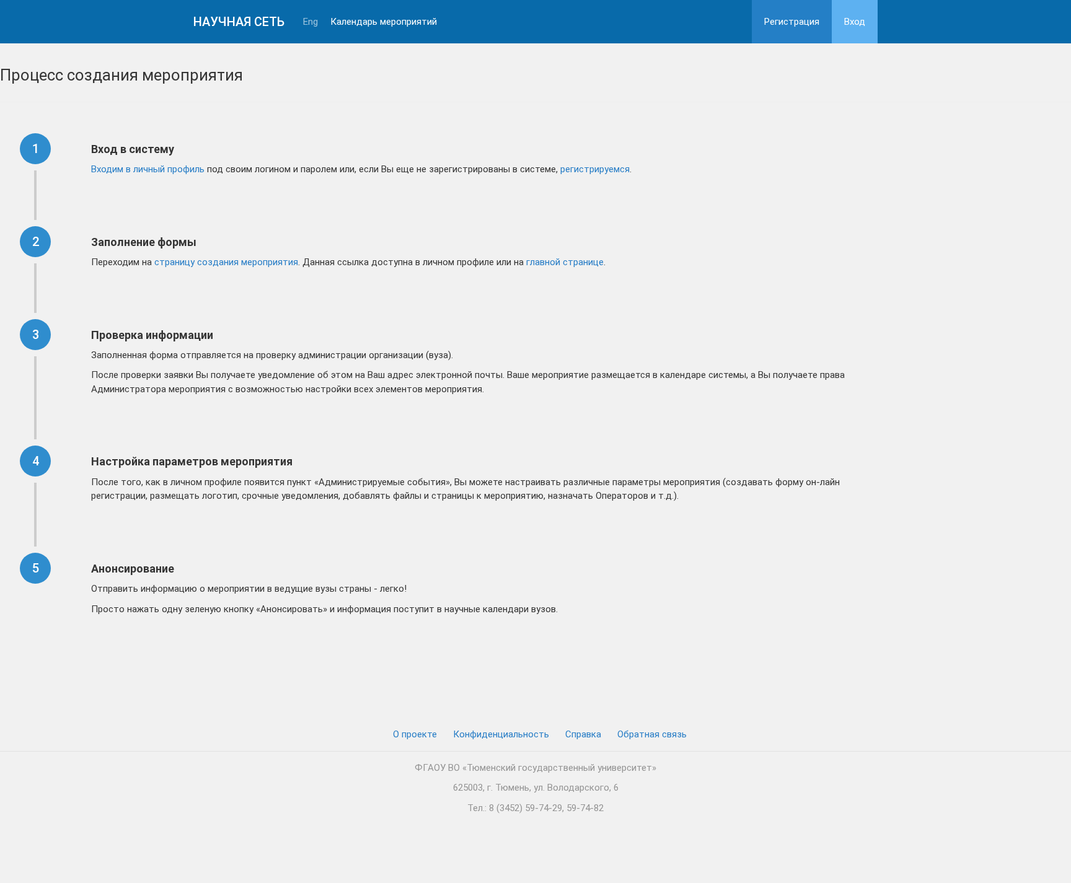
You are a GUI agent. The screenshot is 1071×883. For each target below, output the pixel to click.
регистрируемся (595, 169)
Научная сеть (238, 21)
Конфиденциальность (501, 734)
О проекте (415, 734)
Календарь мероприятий (383, 22)
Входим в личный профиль (148, 169)
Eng (310, 22)
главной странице (565, 262)
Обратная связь (652, 734)
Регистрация (791, 21)
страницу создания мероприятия (226, 262)
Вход (854, 21)
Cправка (583, 734)
